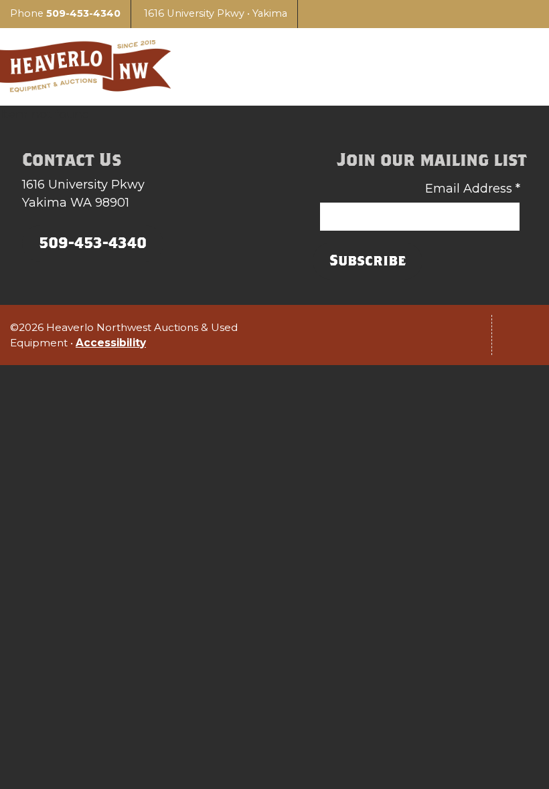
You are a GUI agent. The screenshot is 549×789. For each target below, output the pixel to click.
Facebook (421, 335)
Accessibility (111, 342)
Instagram (381, 335)
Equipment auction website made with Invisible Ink (274, 395)
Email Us (461, 335)
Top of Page (522, 335)
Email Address (472, 188)
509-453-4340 (83, 13)
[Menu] (519, 67)
